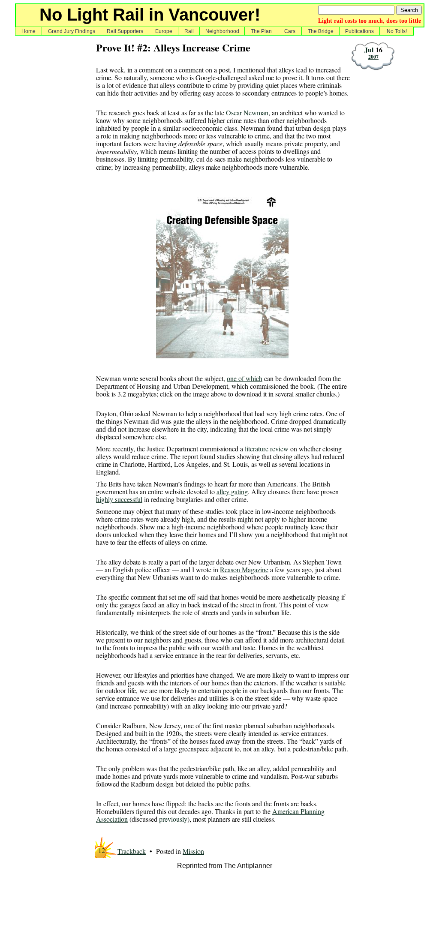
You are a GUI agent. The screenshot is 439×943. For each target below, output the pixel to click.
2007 (373, 56)
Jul (368, 49)
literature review (267, 448)
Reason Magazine (244, 569)
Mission (193, 851)
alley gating (232, 491)
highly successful (119, 499)
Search (409, 10)
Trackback (131, 851)
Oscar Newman (247, 112)
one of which (244, 378)
